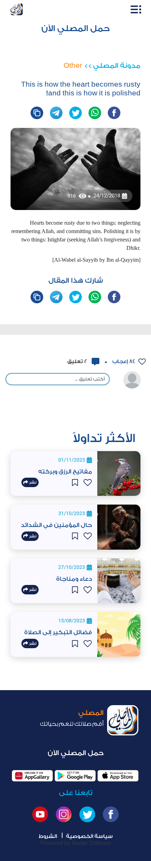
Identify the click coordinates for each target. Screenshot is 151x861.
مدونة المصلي (116, 66)
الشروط (48, 836)
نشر (32, 482)
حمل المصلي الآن (75, 28)
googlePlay (75, 775)
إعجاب (123, 361)
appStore (118, 775)
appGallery (32, 775)
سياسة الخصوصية (89, 836)
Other (73, 66)
